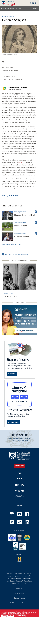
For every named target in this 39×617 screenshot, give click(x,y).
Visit (19, 479)
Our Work (19, 491)
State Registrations (19, 598)
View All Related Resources (12, 244)
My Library (35, 8)
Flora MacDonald (21, 236)
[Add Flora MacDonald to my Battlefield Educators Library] (36, 233)
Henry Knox (22, 162)
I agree (4, 616)
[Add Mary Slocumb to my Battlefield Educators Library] (36, 222)
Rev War (4, 16)
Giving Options (19, 496)
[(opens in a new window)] (12, 514)
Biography (11, 16)
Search (9, 8)
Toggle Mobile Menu (33, 3)
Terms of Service (19, 593)
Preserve (19, 485)
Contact (19, 506)
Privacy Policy (19, 588)
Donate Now (19, 466)
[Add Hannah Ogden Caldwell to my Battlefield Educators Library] (36, 211)
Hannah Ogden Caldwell (24, 214)
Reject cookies (20, 616)
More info (11, 616)
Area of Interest (9, 293)
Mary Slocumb (20, 225)
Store (22, 501)
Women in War (14, 196)
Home (9, 3)
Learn (6, 8)
